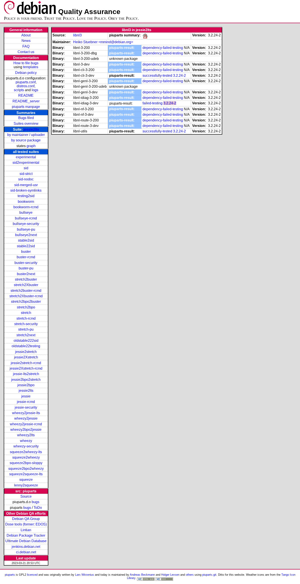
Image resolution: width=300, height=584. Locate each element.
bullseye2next (26, 235)
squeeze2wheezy (26, 457)
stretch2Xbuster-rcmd (26, 296)
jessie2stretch (26, 352)
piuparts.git (209, 574)
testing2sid (26, 196)
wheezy (26, 441)
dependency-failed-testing (163, 48)
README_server (26, 101)
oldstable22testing (26, 346)
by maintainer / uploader (26, 135)
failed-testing (153, 103)
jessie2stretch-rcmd (26, 363)
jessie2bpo (25, 385)
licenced (32, 574)
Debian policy (26, 73)
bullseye (26, 212)
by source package (26, 140)
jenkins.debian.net (26, 546)
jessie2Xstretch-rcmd (26, 368)
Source (26, 496)
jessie (26, 396)
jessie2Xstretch (26, 357)
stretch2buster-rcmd (26, 290)
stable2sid (26, 240)
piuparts (10, 574)
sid (26, 168)
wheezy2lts (26, 435)
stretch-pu (26, 329)
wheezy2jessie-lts (26, 413)
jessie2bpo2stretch (26, 379)
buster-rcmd (26, 257)
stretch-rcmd (26, 318)
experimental (26, 157)
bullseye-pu (26, 229)
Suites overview (26, 123)
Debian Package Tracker (26, 535)
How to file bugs (25, 63)
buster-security (25, 263)
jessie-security (26, 407)
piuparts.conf (26, 82)
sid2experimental (26, 162)
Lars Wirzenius (84, 574)
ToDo (38, 507)
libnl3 (77, 35)
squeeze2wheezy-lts (26, 452)
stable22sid (26, 246)
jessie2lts (31, 129)
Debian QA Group (26, 519)
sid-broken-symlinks (26, 190)
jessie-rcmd (26, 402)
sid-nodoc (26, 179)
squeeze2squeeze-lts (26, 474)
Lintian (26, 530)
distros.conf (25, 86)
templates (30, 67)
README (26, 95)
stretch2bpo (26, 307)
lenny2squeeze (26, 485)
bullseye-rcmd (26, 218)
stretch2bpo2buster (26, 301)
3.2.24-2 (179, 75)
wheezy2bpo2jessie (26, 429)
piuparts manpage (26, 107)
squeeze (26, 479)
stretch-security (26, 324)
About (26, 35)
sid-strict (26, 174)
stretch (26, 313)
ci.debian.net (26, 552)
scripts (19, 90)
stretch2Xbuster (26, 285)
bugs (35, 502)
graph (31, 146)
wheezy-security (26, 446)
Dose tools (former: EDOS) (26, 524)
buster (26, 251)
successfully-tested (157, 75)
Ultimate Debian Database (26, 541)
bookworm (26, 201)
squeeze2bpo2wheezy (26, 468)
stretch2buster (26, 279)
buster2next (26, 274)
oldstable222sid (26, 340)
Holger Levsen (170, 574)
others (190, 574)
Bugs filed (26, 118)
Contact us (26, 52)
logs (35, 90)
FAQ (25, 46)
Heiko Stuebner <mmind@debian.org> (103, 42)
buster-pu (26, 268)
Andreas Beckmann (142, 574)
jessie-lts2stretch (26, 374)
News (26, 41)
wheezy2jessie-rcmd (26, 424)
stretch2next (25, 335)
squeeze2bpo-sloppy (26, 463)
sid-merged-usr (26, 185)
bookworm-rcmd (25, 207)
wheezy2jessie (26, 418)
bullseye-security (26, 224)
